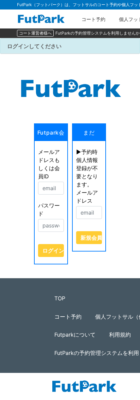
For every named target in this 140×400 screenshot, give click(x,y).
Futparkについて (74, 334)
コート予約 (93, 19)
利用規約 (120, 334)
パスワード (49, 209)
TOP (59, 298)
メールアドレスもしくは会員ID (49, 164)
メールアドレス (87, 196)
